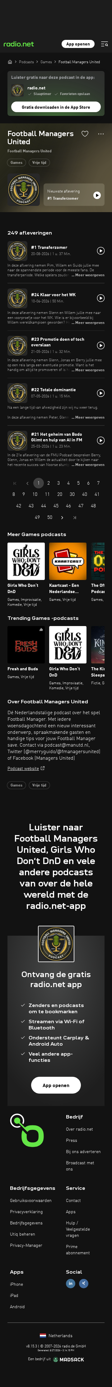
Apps (71, 1212)
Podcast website (23, 769)
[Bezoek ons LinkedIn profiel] (70, 1283)
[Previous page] (27, 483)
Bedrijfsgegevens (26, 1223)
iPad (14, 1296)
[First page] (15, 483)
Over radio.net (79, 1129)
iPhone (16, 1284)
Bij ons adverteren (83, 1152)
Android (17, 1307)
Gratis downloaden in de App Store (56, 107)
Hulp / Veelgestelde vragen (78, 1229)
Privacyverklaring (26, 1212)
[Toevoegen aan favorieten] (85, 134)
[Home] (9, 61)
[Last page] (75, 518)
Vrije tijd (39, 163)
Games (16, 163)
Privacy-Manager (26, 1245)
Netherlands (59, 1336)
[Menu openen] (104, 44)
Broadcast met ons (80, 1166)
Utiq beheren (22, 1234)
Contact (73, 1201)
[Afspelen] (97, 195)
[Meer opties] (101, 134)
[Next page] (62, 518)
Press (71, 1140)
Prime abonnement (78, 1250)
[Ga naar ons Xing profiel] (83, 1283)
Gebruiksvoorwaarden (31, 1201)
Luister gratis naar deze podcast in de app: (53, 77)
